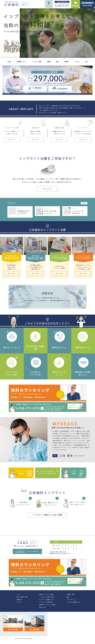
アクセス (19, 602)
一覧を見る (84, 203)
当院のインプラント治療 (46, 594)
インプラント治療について (46, 599)
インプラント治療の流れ (46, 602)
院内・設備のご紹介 (22, 597)
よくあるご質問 (71, 602)
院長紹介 (19, 599)
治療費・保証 (70, 594)
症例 (68, 597)
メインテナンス (71, 599)
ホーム (18, 594)
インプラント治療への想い (46, 597)
